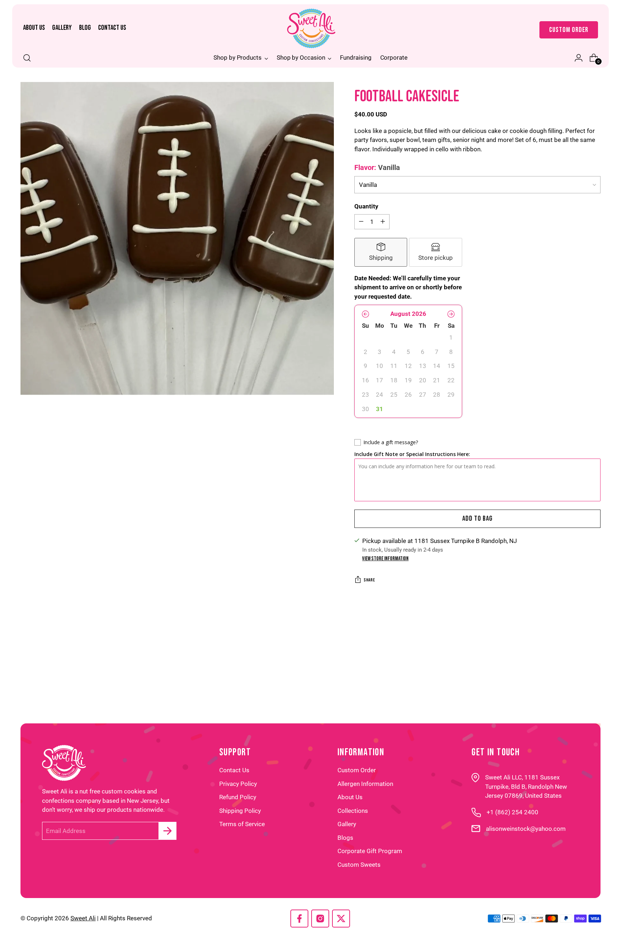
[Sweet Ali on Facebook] (299, 920)
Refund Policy (237, 797)
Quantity (366, 206)
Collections (352, 810)
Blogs (345, 837)
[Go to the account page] (576, 58)
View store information (385, 558)
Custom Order (356, 770)
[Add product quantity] (382, 222)
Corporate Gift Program (369, 851)
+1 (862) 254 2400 (512, 812)
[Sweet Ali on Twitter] (341, 920)
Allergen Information (365, 783)
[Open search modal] (27, 58)
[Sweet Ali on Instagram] (320, 920)
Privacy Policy (238, 783)
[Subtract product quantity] (361, 222)
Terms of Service (242, 824)
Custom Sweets (359, 864)
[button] (365, 314)
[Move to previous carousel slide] (564, 669)
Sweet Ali (83, 918)
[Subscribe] (167, 831)
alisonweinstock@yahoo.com (526, 828)
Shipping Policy (240, 810)
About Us (350, 797)
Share (369, 580)
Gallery (346, 824)
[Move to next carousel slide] (590, 668)
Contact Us (234, 770)
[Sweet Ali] (311, 28)
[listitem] (381, 252)
